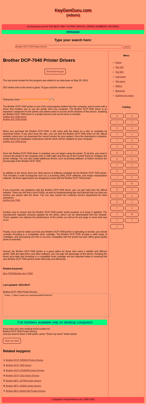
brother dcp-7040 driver (15, 117)
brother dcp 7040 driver (14, 141)
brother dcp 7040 (23, 273)
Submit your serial (124, 95)
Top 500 (119, 72)
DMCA (118, 86)
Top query (120, 81)
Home (118, 62)
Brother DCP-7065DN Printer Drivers (24, 360)
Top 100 (119, 67)
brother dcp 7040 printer (15, 119)
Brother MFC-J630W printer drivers (23, 386)
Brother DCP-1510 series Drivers (22, 375)
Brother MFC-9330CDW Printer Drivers (25, 391)
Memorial (120, 91)
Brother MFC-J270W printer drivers (23, 381)
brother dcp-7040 (11, 200)
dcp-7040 (8, 273)
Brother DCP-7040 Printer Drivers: (20, 292)
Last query (120, 77)
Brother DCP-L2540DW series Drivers (25, 370)
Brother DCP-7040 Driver (18, 365)
